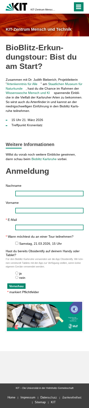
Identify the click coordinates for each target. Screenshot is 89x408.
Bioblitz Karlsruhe (44, 159)
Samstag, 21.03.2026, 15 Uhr (40, 243)
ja (20, 273)
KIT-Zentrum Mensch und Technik (43, 9)
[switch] (61, 6)
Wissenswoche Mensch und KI (28, 93)
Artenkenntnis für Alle (22, 84)
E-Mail (11, 220)
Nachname (13, 185)
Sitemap (40, 402)
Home (11, 397)
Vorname (12, 202)
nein (22, 278)
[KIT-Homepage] (16, 6)
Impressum (28, 397)
